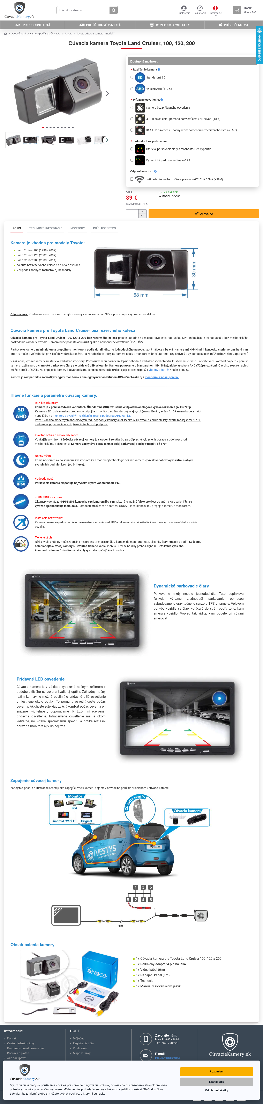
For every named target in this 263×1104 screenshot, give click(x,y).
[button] (8, 93)
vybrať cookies (69, 1093)
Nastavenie (216, 1081)
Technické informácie (45, 228)
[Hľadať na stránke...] (114, 10)
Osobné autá (18, 33)
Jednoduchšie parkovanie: (150, 141)
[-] (142, 216)
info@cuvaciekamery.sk (168, 1057)
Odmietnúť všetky (216, 1090)
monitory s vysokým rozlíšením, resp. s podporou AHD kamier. (92, 415)
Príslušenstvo (104, 228)
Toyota (68, 33)
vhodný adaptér (159, 369)
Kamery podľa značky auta (45, 33)
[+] (142, 211)
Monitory (77, 228)
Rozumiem (217, 1071)
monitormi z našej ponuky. (162, 377)
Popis (17, 228)
